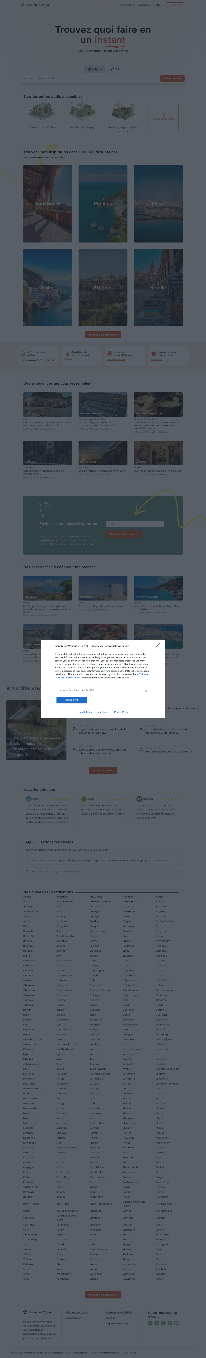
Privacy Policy (121, 712)
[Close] (159, 646)
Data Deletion (85, 712)
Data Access (103, 712)
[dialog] (103, 679)
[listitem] (103, 690)
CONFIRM (71, 700)
